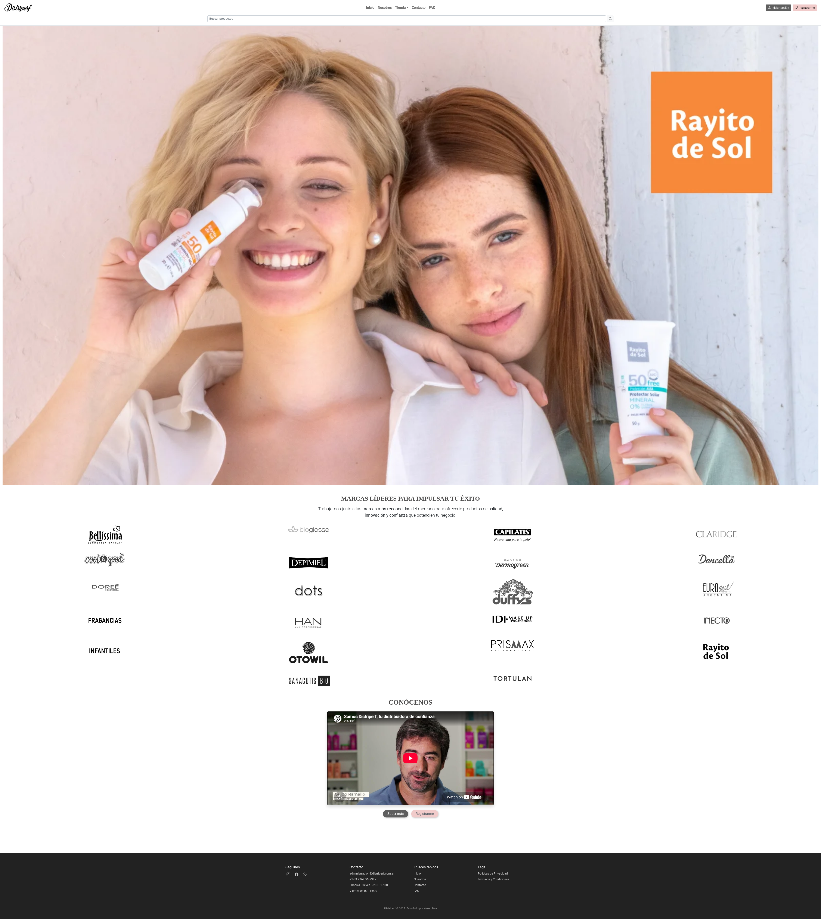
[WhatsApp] (305, 874)
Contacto (418, 8)
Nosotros (385, 8)
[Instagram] (288, 874)
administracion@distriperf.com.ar (372, 873)
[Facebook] (297, 874)
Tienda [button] (400, 8)
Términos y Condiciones (493, 879)
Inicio (370, 8)
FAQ (432, 8)
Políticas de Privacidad (493, 873)
